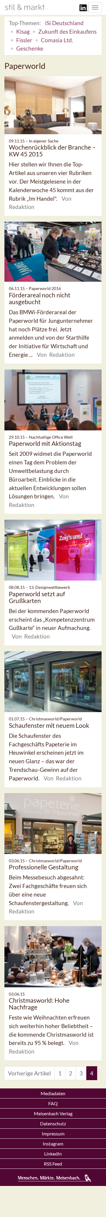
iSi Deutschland (64, 23)
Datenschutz (53, 1123)
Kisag (23, 31)
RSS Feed (53, 1163)
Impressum (53, 1133)
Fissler (24, 40)
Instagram (53, 1143)
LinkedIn (53, 1153)
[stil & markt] (24, 7)
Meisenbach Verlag (53, 1113)
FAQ (53, 1103)
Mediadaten (53, 1093)
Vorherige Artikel (29, 1073)
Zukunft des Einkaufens (67, 31)
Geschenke (29, 48)
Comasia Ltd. (57, 40)
